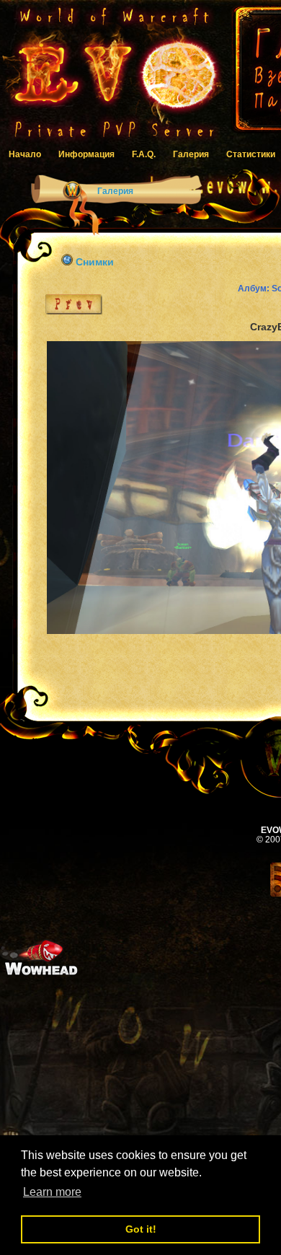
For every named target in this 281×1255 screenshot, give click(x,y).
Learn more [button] (52, 1192)
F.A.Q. (144, 154)
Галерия (191, 154)
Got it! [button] (140, 1229)
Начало (25, 154)
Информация (86, 154)
